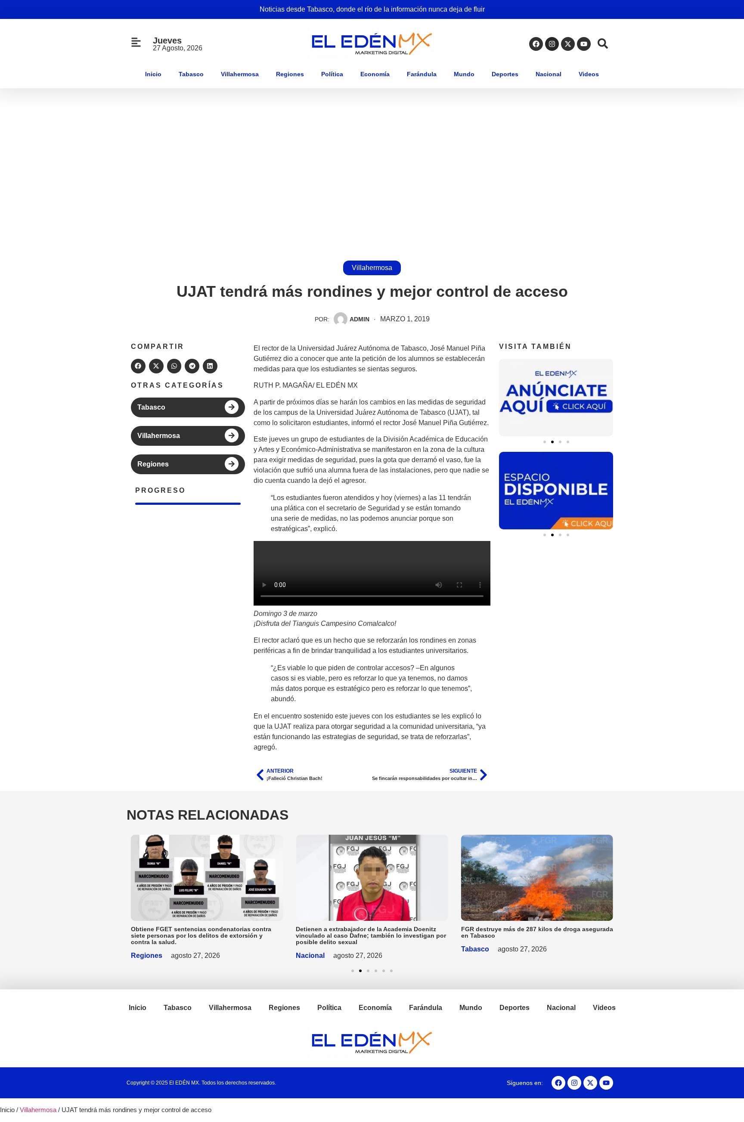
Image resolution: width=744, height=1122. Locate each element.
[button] (138, 366)
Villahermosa (240, 74)
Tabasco (191, 74)
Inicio (153, 74)
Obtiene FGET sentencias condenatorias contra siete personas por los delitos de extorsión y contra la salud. (201, 935)
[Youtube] (584, 44)
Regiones (290, 74)
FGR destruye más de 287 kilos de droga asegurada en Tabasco (537, 932)
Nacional (548, 74)
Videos (589, 74)
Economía (375, 74)
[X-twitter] (568, 44)
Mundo (464, 74)
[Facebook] (536, 44)
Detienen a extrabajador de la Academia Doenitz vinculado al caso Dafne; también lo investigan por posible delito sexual (371, 935)
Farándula (422, 74)
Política (332, 74)
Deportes (505, 74)
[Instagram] (552, 44)
